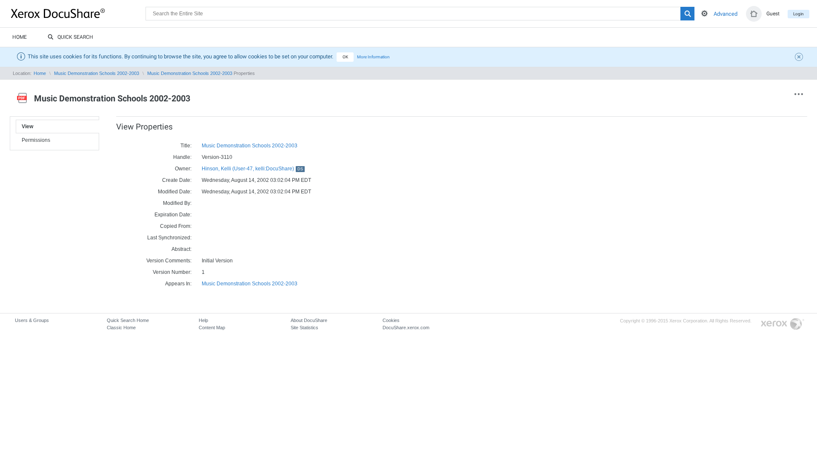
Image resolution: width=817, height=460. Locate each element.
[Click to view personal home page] (754, 14)
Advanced (725, 14)
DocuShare (78, 13)
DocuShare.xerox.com (406, 327)
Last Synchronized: (169, 238)
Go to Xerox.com (782, 324)
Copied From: (175, 226)
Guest (773, 14)
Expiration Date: (172, 215)
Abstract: (181, 249)
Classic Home (121, 327)
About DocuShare (309, 320)
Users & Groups (32, 320)
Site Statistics (304, 327)
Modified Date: (174, 192)
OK (345, 57)
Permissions (36, 140)
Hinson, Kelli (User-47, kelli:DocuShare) (252, 169)
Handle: (182, 157)
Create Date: (176, 180)
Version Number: (172, 272)
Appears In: (178, 284)
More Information (373, 57)
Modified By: (177, 203)
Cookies (391, 320)
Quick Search (75, 37)
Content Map (212, 327)
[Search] (687, 13)
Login (798, 14)
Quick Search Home (128, 320)
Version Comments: (168, 261)
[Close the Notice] (800, 58)
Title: (185, 146)
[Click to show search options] (704, 13)
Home (19, 37)
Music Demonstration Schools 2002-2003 (96, 73)
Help (203, 320)
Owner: (183, 169)
